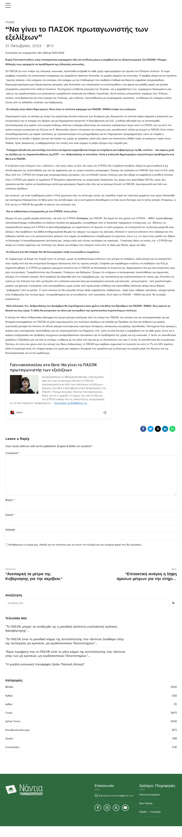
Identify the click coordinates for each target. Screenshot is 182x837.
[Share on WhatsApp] (172, 429)
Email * (10, 514)
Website (10, 529)
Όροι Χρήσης (145, 803)
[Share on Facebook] (143, 429)
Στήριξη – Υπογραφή (149, 811)
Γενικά (9, 22)
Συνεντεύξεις (12, 747)
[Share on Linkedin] (165, 429)
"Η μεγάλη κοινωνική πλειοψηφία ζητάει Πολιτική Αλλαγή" (45, 664)
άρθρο (8, 704)
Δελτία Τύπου (12, 721)
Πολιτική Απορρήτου (149, 794)
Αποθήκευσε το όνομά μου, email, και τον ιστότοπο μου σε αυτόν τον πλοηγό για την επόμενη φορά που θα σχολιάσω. (75, 544)
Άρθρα (9, 695)
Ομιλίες (9, 738)
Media (9, 686)
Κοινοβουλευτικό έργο (17, 730)
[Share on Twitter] (151, 429)
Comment (12, 453)
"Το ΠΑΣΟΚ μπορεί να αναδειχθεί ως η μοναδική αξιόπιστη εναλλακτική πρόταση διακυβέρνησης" (61, 629)
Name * (10, 500)
